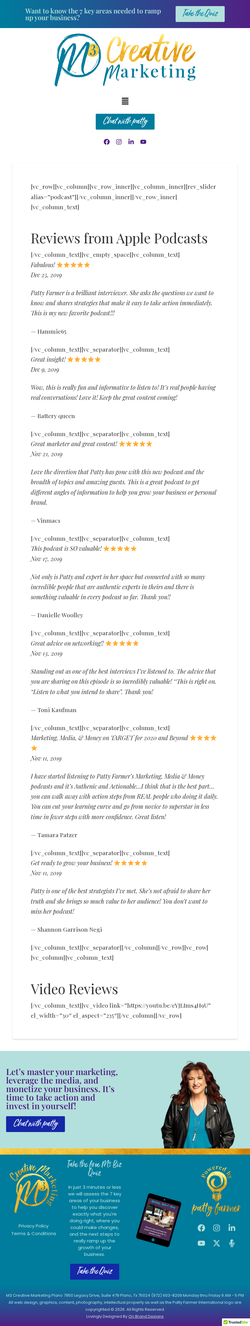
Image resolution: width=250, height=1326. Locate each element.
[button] (125, 101)
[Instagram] (119, 142)
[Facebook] (107, 142)
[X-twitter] (216, 1243)
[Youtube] (143, 142)
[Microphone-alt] (231, 1243)
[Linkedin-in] (131, 142)
